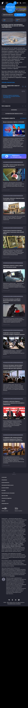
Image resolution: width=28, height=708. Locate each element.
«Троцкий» (8, 546)
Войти (24, 2)
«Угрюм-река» (21, 544)
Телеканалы (12, 575)
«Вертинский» (18, 546)
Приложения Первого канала (7, 485)
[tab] (20, 14)
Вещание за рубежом (18, 510)
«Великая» (12, 546)
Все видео (4, 490)
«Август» (17, 543)
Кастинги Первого (5, 487)
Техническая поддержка (7, 498)
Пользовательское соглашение (14, 603)
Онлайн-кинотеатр (5, 482)
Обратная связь (5, 495)
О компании (4, 477)
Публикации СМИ (5, 503)
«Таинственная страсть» (6, 547)
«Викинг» (3, 546)
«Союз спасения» (13, 544)
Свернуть (14, 474)
